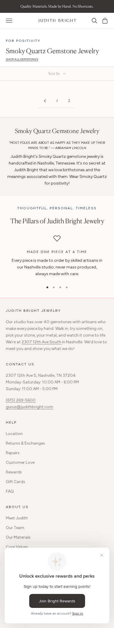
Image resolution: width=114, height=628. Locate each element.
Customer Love (20, 462)
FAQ (10, 491)
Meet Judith (17, 518)
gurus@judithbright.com (29, 406)
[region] (57, 256)
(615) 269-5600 (21, 400)
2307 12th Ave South (42, 341)
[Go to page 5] (45, 100)
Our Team (15, 527)
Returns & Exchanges (25, 443)
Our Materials (18, 537)
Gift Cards (15, 481)
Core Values (17, 546)
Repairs (13, 452)
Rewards (14, 472)
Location (14, 433)
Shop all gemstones (22, 59)
